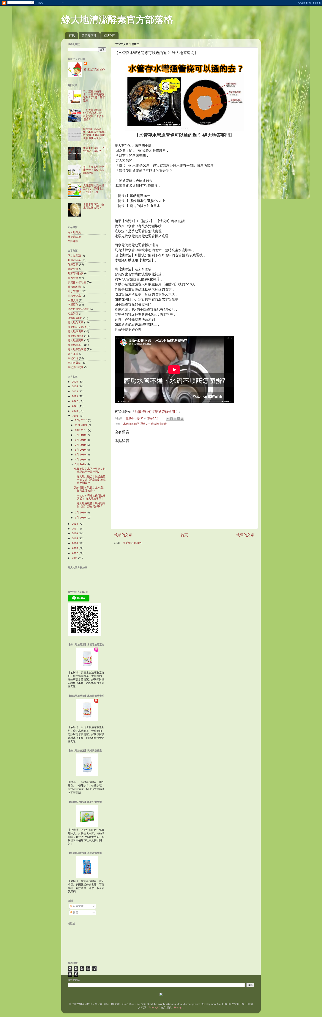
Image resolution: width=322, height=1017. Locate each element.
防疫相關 (109, 35)
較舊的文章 (245, 535)
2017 (75, 528)
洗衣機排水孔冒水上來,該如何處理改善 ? (89, 489)
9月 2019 (80, 435)
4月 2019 (80, 459)
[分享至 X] (175, 419)
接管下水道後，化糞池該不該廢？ (93, 149)
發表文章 (77, 906)
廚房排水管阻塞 (77, 282)
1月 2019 (80, 517)
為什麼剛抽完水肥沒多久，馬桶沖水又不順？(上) (93, 188)
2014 (75, 543)
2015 (75, 538)
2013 (75, 548)
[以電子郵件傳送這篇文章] (168, 419)
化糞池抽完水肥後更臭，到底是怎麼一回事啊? (89, 470)
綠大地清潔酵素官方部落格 (117, 19)
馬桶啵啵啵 (74, 362)
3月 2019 (80, 464)
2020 (75, 411)
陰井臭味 (73, 353)
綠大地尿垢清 (75, 331)
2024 (75, 391)
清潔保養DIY (75, 318)
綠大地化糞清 (75, 322)
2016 (75, 533)
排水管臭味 (74, 291)
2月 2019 (80, 512)
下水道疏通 (74, 255)
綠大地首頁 (74, 232)
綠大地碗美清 (75, 340)
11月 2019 (81, 425)
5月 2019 (80, 454)
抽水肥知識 (74, 287)
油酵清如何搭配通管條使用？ (156, 412)
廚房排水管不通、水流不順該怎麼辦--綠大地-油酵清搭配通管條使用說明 (94, 134)
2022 (75, 401)
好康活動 (73, 264)
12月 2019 (81, 420)
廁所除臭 (73, 278)
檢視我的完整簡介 (94, 69)
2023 (75, 396)
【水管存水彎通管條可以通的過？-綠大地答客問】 (89, 497)
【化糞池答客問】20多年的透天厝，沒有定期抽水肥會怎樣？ (93, 115)
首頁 (72, 35)
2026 (75, 381)
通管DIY (144, 423)
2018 (75, 523)
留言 (75, 912)
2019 (75, 416)
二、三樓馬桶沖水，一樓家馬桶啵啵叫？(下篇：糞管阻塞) (94, 96)
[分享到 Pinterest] (182, 419)
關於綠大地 (89, 35)
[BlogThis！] (171, 419)
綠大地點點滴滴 (77, 349)
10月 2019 (81, 430)
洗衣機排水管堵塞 (78, 309)
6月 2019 (80, 449)
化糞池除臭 (74, 260)
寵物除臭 (73, 269)
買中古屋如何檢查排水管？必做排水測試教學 (93, 169)
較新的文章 (123, 535)
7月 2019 (80, 445)
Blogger (178, 1007)
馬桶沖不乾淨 (75, 367)
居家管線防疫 (75, 273)
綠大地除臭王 (75, 345)
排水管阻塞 (74, 295)
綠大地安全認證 (77, 327)
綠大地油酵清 (159, 423)
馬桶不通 (73, 358)
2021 (75, 406)
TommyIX (154, 1007)
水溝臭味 (73, 300)
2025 (75, 386)
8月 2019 (80, 439)
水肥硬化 (73, 304)
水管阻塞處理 (131, 423)
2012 (75, 553)
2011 (75, 558)
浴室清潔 (73, 313)
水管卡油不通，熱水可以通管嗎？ (93, 206)
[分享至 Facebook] (178, 419)
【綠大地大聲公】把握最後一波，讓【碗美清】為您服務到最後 (90, 479)
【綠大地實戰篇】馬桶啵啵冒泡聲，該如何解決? (89, 505)
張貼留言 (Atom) (132, 542)
